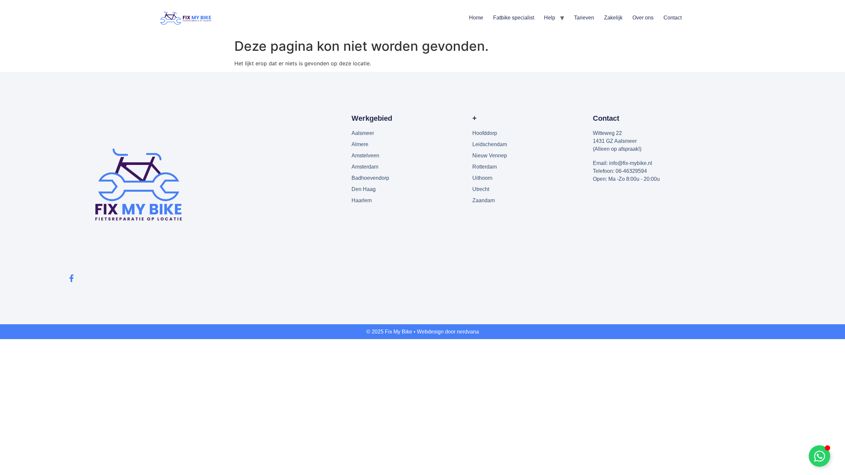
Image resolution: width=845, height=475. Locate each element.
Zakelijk (613, 17)
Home (476, 17)
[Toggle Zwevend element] (819, 456)
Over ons (643, 17)
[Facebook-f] (71, 278)
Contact (672, 17)
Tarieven (584, 17)
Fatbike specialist (513, 17)
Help (549, 17)
